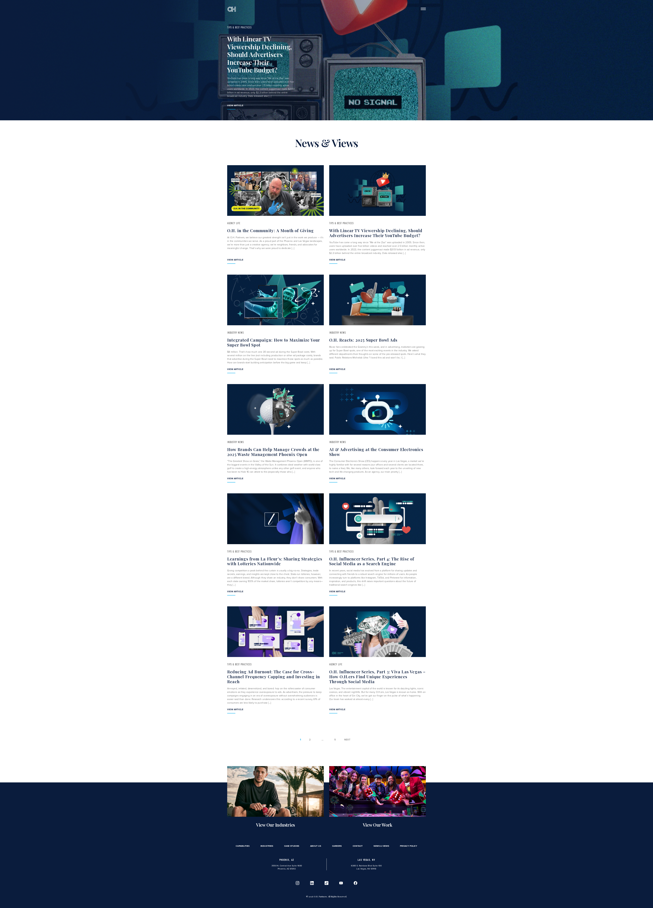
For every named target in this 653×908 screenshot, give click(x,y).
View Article (235, 105)
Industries (267, 846)
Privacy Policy (408, 846)
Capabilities (242, 846)
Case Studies (291, 846)
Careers (337, 846)
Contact (358, 846)
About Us (315, 846)
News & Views (381, 846)
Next (347, 739)
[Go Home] (231, 8)
